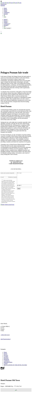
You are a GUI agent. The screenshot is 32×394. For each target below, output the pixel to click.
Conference (6, 360)
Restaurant (6, 359)
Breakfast (6, 358)
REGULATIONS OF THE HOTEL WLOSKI (15, 365)
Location (6, 356)
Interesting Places (8, 362)
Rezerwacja (3, 4)
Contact (6, 363)
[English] (5, 16)
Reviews (6, 355)
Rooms (5, 353)
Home (5, 352)
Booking (3, 5)
